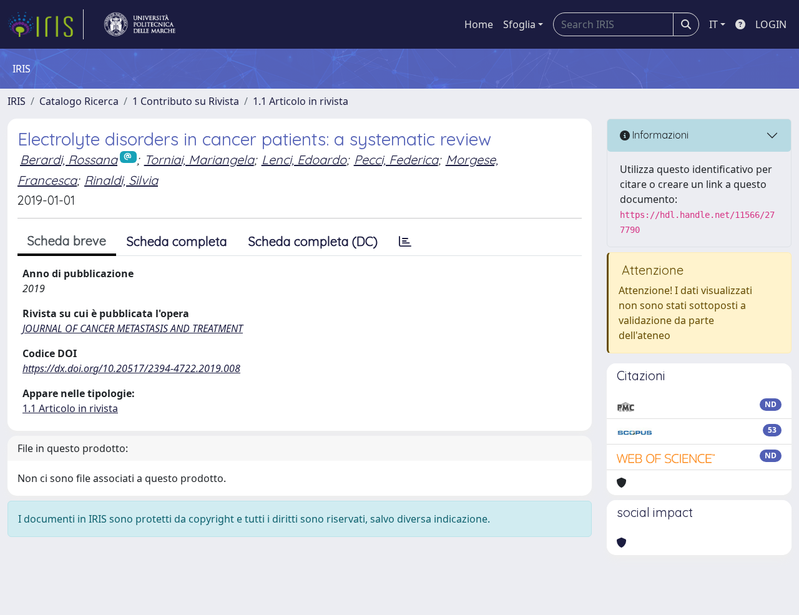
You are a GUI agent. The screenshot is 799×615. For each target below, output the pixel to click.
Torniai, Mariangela (199, 159)
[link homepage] (45, 24)
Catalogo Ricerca (79, 101)
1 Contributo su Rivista (185, 101)
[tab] (405, 242)
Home (478, 24)
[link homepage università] (140, 24)
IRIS (16, 101)
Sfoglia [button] (519, 24)
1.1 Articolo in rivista (300, 101)
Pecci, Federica (396, 159)
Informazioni (659, 135)
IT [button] (713, 24)
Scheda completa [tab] (177, 241)
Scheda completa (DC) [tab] (313, 241)
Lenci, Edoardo (304, 159)
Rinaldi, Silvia (121, 180)
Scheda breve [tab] (66, 240)
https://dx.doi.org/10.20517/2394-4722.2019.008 (131, 368)
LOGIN (771, 24)
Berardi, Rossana (68, 159)
